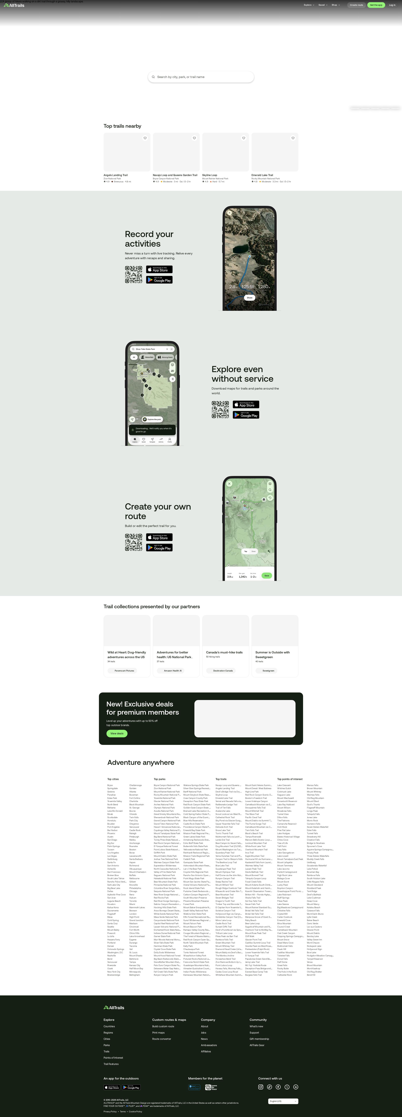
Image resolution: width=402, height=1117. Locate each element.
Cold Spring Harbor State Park (197, 814)
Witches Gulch (284, 788)
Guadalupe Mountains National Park (200, 965)
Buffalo (132, 875)
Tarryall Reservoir (315, 959)
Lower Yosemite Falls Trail (257, 952)
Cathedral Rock (284, 975)
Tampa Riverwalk (253, 837)
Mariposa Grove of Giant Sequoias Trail (263, 917)
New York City (113, 972)
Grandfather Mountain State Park (169, 962)
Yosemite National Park (165, 798)
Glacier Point (313, 930)
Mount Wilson (283, 808)
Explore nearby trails (200, 89)
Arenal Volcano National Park (197, 885)
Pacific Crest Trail (253, 817)
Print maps (158, 1032)
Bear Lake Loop (252, 923)
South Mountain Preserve (195, 898)
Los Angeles (113, 853)
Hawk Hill (281, 949)
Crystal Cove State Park (165, 949)
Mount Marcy (313, 904)
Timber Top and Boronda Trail (230, 904)
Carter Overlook (284, 917)
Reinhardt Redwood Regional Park (199, 853)
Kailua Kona (113, 907)
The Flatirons (283, 820)
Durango (133, 943)
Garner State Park (162, 936)
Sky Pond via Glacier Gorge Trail (231, 820)
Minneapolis (135, 972)
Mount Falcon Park (192, 923)
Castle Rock (135, 830)
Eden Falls (311, 830)
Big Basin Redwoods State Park (168, 959)
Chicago (133, 891)
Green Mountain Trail (225, 943)
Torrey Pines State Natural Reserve (170, 840)
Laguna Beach (114, 901)
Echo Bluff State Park (193, 843)
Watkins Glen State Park (194, 914)
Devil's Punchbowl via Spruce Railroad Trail (236, 930)
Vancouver (112, 962)
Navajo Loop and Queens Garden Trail (233, 785)
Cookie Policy (135, 1111)
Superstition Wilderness (165, 865)
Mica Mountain (284, 923)
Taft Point (281, 846)
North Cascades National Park (168, 869)
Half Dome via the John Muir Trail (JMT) (234, 875)
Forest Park (188, 904)
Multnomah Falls (285, 946)
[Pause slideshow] (347, 108)
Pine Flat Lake (283, 830)
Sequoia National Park (164, 891)
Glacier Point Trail (253, 939)
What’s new (256, 1026)
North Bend (112, 804)
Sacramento (113, 910)
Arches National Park (164, 804)
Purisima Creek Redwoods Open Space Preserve (206, 891)
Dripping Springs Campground (291, 936)
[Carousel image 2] (365, 108)
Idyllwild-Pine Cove (116, 894)
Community (258, 1020)
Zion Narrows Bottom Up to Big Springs (234, 962)
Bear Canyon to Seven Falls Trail (230, 843)
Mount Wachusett (285, 798)
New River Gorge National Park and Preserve (175, 894)
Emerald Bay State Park (194, 830)
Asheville (111, 869)
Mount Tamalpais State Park (167, 833)
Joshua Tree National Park (166, 859)
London (133, 914)
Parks (107, 1045)
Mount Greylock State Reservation (199, 795)
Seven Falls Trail (252, 904)
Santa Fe (111, 862)
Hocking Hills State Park (165, 907)
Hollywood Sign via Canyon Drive (231, 914)
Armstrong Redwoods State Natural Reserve (204, 840)
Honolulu (111, 820)
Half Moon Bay (136, 968)
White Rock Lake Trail (255, 846)
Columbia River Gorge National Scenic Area (174, 888)
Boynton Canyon (285, 888)
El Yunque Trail (252, 955)
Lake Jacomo (283, 869)
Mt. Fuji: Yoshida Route (255, 965)
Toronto (133, 901)
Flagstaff (111, 914)
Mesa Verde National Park (166, 917)
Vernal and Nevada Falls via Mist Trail (233, 801)
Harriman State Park (163, 946)
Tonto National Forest (193, 952)
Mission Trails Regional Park (196, 856)
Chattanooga (135, 785)
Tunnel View (283, 814)
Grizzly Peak (312, 853)
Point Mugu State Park (193, 878)
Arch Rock (282, 827)
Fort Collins (134, 798)
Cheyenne (134, 824)
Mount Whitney (314, 792)
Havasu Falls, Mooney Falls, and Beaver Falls (236, 968)
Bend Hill (311, 975)
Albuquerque (135, 869)
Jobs (203, 1032)
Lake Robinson (284, 894)
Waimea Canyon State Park (166, 862)
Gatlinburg (112, 859)
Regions (108, 1032)
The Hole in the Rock (287, 972)
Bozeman (133, 795)
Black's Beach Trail (254, 833)
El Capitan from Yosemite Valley (230, 907)
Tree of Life (282, 843)
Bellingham (134, 975)
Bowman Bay (313, 872)
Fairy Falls (281, 849)
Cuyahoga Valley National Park (168, 830)
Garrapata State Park (193, 862)
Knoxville (133, 885)
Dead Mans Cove (285, 943)
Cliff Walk (249, 936)
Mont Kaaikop (313, 968)
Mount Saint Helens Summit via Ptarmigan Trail (267, 785)
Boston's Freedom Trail (256, 798)
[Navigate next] (298, 158)
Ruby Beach (250, 920)
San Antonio (113, 865)
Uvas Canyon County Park (195, 798)
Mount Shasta (135, 955)
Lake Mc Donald (115, 811)
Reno (131, 894)
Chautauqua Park (191, 949)
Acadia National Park (164, 811)
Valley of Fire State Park (165, 872)
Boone (132, 811)
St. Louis (133, 952)
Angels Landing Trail (225, 788)
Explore (109, 1020)
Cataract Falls (313, 910)
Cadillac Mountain (285, 952)
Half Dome (282, 962)
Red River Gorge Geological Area (169, 901)
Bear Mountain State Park (166, 882)
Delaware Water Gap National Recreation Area (175, 968)
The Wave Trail (252, 814)
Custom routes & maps (169, 1020)
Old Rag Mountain (315, 798)
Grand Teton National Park (166, 824)
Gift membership (259, 1038)
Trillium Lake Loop (224, 933)
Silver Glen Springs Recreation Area (200, 788)
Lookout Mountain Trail (256, 843)
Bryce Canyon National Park (166, 178)
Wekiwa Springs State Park (196, 785)
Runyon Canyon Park (163, 975)
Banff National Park (192, 792)
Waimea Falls (313, 795)
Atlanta (132, 792)
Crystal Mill (282, 914)
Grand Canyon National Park (167, 820)
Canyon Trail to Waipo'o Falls (229, 859)
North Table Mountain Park (195, 943)
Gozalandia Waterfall (317, 865)
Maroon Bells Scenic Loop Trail (259, 840)
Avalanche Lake (223, 811)
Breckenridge (113, 975)
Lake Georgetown (285, 853)
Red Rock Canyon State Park (196, 804)
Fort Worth (134, 930)
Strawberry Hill (314, 837)
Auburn (132, 898)
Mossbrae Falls (284, 811)
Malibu (132, 840)
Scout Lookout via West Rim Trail (231, 814)
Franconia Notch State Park (196, 962)
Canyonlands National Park (166, 920)
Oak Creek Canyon (286, 933)
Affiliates (206, 1051)
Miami (132, 904)
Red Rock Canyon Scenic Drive (259, 795)
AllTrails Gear (257, 1045)
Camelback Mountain (287, 930)
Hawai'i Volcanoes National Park (169, 827)
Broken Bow (113, 875)
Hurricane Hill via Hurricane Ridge (261, 859)
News (204, 1038)
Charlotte (133, 801)
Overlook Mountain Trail (256, 849)
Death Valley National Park (195, 910)
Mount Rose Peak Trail (255, 933)
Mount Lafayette (284, 862)
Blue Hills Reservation (193, 820)
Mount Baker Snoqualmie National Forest (202, 907)
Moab (110, 814)
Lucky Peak (282, 885)
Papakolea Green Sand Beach (259, 959)
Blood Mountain (314, 965)
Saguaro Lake (283, 795)
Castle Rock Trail (223, 923)
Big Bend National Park (165, 837)
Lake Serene (283, 904)
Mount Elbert (313, 801)
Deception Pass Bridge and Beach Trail (263, 968)
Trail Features (111, 1064)
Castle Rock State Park (194, 824)
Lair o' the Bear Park (192, 869)
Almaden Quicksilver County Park (199, 968)
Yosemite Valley (114, 801)
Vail (131, 949)
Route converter (161, 1038)
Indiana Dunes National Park (167, 933)
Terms (123, 1111)
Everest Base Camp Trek (256, 972)
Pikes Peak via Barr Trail (227, 936)
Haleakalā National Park (165, 878)
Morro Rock (312, 820)
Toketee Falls (283, 955)
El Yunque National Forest (166, 846)
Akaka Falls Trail (252, 898)
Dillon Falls (282, 817)
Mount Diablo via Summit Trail (259, 820)
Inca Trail (249, 853)
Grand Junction (136, 920)
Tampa (132, 962)
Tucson (110, 849)
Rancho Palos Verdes (117, 882)
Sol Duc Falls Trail (253, 901)
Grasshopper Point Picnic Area (291, 891)
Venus (309, 962)
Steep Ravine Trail (224, 882)
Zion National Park (112, 178)
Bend (109, 959)
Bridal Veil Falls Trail (254, 910)
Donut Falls (282, 959)
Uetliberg (311, 862)
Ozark (110, 968)
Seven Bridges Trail (225, 898)
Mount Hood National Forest (167, 955)
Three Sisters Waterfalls (318, 856)
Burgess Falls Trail (253, 975)
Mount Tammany (285, 865)
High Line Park (252, 792)
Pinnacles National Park (165, 885)
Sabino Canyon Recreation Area (169, 904)
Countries (109, 1026)
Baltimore (133, 959)
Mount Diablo (313, 933)
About (204, 1026)
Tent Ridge (312, 891)
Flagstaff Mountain (316, 808)
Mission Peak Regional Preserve (198, 833)
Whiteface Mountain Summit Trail (231, 975)
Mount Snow (283, 939)
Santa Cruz (112, 923)
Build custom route (163, 1026)
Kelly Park (188, 946)
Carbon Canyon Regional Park (197, 894)
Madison (133, 923)
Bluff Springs (283, 898)
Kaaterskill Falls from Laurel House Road (264, 862)
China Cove (282, 840)
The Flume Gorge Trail (255, 824)
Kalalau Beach (313, 907)
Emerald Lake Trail (224, 798)
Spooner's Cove (314, 846)
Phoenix (111, 833)
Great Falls (282, 965)
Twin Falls (134, 817)
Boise (132, 853)
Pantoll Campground (287, 872)
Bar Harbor (112, 830)
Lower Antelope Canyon (256, 801)
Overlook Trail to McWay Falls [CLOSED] (264, 930)
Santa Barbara (136, 859)
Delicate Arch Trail (224, 827)
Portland (111, 943)
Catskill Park (189, 859)
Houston (111, 904)
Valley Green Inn (314, 939)
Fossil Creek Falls (253, 882)
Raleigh (132, 833)
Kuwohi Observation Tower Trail (260, 891)
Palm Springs (113, 846)
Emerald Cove (283, 920)
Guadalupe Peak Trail (226, 869)
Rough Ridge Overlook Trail (229, 888)
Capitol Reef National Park (166, 923)
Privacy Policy (110, 1111)
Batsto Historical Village (288, 837)
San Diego (112, 840)
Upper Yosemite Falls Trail (228, 824)
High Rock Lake (284, 875)
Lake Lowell (282, 856)
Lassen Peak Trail (253, 869)
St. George (134, 808)
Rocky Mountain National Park (266, 178)
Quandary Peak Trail (225, 853)
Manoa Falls (312, 785)
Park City (133, 820)
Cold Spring (113, 920)
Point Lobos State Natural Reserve (170, 849)
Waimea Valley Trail (254, 865)
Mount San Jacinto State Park (197, 882)
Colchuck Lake (284, 792)
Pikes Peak (282, 901)
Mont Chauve (313, 943)
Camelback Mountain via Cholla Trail (262, 827)
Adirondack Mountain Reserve (197, 865)
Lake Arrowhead (137, 936)
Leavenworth (135, 856)
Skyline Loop (222, 795)
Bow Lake (311, 952)
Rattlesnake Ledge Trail (226, 804)
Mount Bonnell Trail (254, 875)
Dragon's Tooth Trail (225, 901)
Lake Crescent (284, 785)
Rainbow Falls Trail (224, 939)
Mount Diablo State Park (165, 856)
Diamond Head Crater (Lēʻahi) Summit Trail (235, 949)
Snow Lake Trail (223, 830)
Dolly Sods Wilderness (164, 952)
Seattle (110, 927)
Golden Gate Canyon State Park (198, 808)
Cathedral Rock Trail (225, 817)
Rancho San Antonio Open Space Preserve (203, 875)
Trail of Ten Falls (223, 808)
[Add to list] (145, 138)
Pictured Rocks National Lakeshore (199, 959)
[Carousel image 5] (395, 108)
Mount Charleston (137, 872)
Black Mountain (136, 804)
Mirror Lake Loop (223, 920)
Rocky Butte (283, 968)
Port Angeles (113, 827)
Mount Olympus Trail (225, 872)
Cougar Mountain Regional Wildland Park (202, 933)
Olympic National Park (164, 808)
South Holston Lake (316, 878)
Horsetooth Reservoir (287, 801)
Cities (107, 1038)
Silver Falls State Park (164, 943)
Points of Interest (113, 1057)
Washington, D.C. (115, 952)
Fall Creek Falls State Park (166, 972)
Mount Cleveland (315, 885)
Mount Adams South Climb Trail (260, 885)
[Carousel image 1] (355, 108)
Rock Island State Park (194, 888)
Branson (133, 910)
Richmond (134, 865)
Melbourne (134, 878)
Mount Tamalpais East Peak (290, 859)
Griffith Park (159, 853)
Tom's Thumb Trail (224, 833)
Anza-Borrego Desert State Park (169, 910)
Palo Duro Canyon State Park (167, 965)
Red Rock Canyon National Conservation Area (175, 843)
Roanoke (133, 846)
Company (208, 1020)
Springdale (112, 788)
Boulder (111, 824)
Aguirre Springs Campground (321, 849)
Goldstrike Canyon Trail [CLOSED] (231, 917)
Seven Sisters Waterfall (317, 827)
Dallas (110, 891)
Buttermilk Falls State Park (195, 846)
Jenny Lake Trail (252, 962)
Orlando (133, 814)
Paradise (111, 795)
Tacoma (133, 946)
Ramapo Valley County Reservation (199, 930)
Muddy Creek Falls (315, 859)
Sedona (111, 792)
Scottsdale (112, 817)
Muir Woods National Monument (169, 939)
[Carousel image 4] (385, 108)
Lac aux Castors (314, 927)
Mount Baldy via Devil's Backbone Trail (234, 952)
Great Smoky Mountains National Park (172, 814)
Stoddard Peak (314, 888)
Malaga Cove (283, 878)
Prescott (111, 933)
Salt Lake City (113, 885)
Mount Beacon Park (192, 927)
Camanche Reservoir (287, 824)
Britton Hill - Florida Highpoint (259, 894)
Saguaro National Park (164, 875)
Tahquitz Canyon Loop (255, 878)
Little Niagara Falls (315, 882)
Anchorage (134, 843)
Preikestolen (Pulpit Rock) (257, 949)
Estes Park (112, 798)
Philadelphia (135, 888)
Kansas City (134, 965)
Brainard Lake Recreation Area (197, 811)
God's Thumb (313, 804)
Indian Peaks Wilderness (194, 972)
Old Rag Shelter (314, 972)
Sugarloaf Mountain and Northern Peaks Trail (266, 927)
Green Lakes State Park (194, 837)
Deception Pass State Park (195, 801)
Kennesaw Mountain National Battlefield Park (204, 975)
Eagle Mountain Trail (254, 856)
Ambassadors (209, 1045)
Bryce (110, 785)
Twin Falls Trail (252, 830)
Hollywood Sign (314, 949)
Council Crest (283, 927)
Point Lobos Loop (224, 965)
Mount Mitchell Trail (254, 811)
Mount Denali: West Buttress (258, 788)
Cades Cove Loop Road (227, 972)
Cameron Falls (313, 824)
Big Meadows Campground (290, 907)
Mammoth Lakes (137, 907)
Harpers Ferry (113, 939)
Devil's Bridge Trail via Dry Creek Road (233, 792)
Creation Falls (313, 840)
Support (254, 1032)
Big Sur (110, 843)
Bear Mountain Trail (225, 894)
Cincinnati (134, 927)
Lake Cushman (314, 898)
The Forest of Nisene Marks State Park (201, 936)
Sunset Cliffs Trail (224, 927)
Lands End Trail (223, 840)
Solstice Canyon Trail (225, 910)
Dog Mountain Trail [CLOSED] (229, 846)
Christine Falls (283, 910)
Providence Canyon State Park (197, 827)
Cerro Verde (312, 923)
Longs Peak (312, 811)
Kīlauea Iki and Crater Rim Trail (230, 891)
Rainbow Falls (313, 875)
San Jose (111, 898)
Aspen (132, 862)
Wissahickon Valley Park (194, 955)
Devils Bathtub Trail (254, 872)
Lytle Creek (312, 917)
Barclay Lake (313, 936)
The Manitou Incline (225, 955)
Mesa (109, 917)
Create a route (201, 95)
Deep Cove (312, 901)
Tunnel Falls (312, 833)
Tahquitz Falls (313, 814)
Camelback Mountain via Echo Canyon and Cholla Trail (270, 804)
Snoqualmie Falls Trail (255, 808)
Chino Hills (134, 933)
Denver (110, 946)
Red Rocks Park (161, 898)
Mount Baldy (113, 930)
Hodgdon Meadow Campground (322, 955)
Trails (106, 1051)
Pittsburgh (134, 837)
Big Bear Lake (113, 888)
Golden (132, 788)
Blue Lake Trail (222, 865)
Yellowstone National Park (195, 849)
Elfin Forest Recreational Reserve (198, 917)
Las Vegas (112, 856)
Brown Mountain (314, 788)
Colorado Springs (115, 949)
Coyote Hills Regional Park (195, 872)
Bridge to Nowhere (316, 843)
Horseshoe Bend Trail (226, 959)
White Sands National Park (166, 914)
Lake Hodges (283, 833)
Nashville (111, 955)
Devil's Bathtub (314, 894)
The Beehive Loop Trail (226, 862)
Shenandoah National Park (166, 817)
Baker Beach (313, 920)
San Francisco (114, 872)
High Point (134, 917)
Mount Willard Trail (224, 885)
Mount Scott (283, 882)
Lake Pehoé (312, 869)
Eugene (132, 939)
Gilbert (132, 882)
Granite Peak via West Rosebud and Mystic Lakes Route (271, 946)
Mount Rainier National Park (215, 178)
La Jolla (110, 936)
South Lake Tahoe (115, 878)
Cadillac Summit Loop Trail (258, 943)
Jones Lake (312, 817)
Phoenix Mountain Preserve (196, 901)
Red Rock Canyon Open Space (197, 939)
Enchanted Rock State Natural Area (170, 930)
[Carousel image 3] (375, 108)
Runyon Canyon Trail (225, 878)
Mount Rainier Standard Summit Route (263, 907)
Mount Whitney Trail (225, 946)
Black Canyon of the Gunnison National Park (204, 817)
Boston (132, 849)
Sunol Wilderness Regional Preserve (200, 920)
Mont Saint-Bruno (315, 914)
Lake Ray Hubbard (285, 804)
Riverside (111, 965)
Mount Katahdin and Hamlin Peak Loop (263, 888)
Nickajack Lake (314, 946)
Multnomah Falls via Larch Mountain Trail (234, 837)
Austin (110, 837)
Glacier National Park (164, 801)
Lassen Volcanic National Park (168, 927)
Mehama (111, 808)
